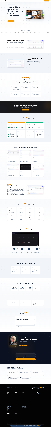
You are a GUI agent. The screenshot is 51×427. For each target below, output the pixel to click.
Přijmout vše (38, 425)
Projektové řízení (9, 404)
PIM (7, 407)
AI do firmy (31, 393)
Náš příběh (8, 414)
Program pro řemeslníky (17, 393)
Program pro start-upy (17, 395)
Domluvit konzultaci (22, 345)
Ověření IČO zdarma (24, 406)
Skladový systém (9, 395)
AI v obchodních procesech (32, 394)
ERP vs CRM (8, 411)
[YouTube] (43, 425)
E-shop (8, 409)
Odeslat (25, 359)
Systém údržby (8, 410)
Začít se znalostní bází (25, 109)
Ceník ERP (38, 393)
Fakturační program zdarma (25, 407)
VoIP (22, 395)
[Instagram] (41, 425)
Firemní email (23, 394)
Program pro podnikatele (17, 394)
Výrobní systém (8, 394)
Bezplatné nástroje (24, 405)
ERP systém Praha (16, 414)
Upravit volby (34, 425)
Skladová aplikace (24, 393)
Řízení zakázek (8, 405)
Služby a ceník (38, 394)
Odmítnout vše (30, 425)
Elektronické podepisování (24, 404)
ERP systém (8, 393)
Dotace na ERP (38, 395)
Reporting (8, 408)
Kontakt (8, 415)
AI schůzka (31, 395)
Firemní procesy (9, 406)
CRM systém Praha (17, 415)
